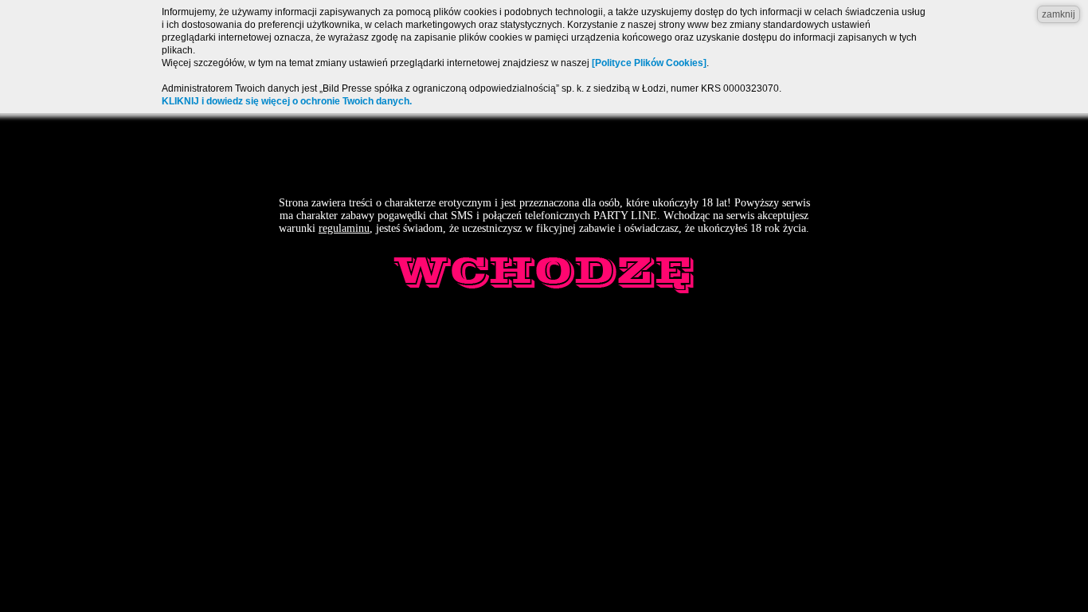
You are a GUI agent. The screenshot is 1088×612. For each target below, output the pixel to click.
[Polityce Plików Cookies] (649, 63)
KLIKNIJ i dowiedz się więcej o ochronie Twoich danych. (287, 101)
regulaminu (344, 228)
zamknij (1058, 14)
